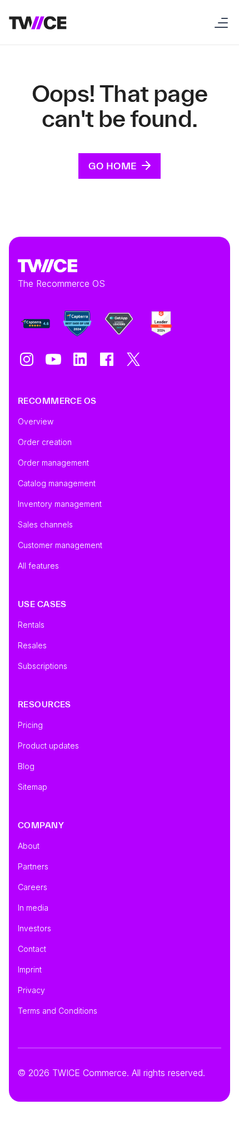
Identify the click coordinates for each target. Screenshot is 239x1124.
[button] (219, 22)
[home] (38, 22)
